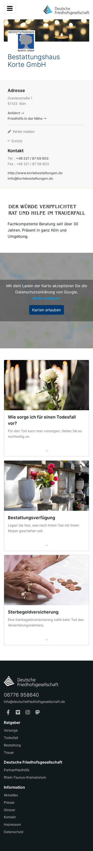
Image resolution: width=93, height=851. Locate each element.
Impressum (12, 824)
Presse (9, 802)
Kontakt (10, 817)
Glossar (9, 810)
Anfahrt (14, 113)
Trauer (9, 752)
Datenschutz (14, 832)
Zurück (16, 141)
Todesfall (11, 738)
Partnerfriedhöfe (16, 770)
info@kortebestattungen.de (30, 178)
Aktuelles (11, 795)
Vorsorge (11, 730)
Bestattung (12, 745)
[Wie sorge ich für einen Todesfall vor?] (46, 385)
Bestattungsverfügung (31, 517)
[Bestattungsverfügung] (46, 486)
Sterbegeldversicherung (33, 611)
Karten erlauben (46, 309)
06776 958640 (21, 695)
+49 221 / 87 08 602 (32, 158)
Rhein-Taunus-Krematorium (25, 777)
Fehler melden (23, 131)
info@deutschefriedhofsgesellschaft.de (34, 702)
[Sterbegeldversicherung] (46, 580)
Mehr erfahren (46, 298)
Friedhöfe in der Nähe (25, 118)
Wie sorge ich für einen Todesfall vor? (42, 420)
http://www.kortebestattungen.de (35, 173)
